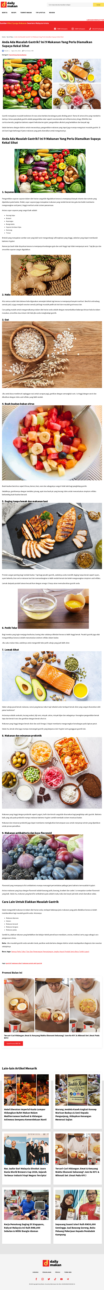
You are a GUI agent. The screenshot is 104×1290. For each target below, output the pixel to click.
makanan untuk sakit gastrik (32, 963)
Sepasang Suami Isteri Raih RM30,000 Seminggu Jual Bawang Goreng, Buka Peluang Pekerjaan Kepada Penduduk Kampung (75, 1229)
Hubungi (35, 1272)
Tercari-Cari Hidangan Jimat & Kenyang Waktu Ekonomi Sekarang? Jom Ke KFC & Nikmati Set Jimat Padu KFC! (51, 1036)
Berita (4, 12)
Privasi (57, 1272)
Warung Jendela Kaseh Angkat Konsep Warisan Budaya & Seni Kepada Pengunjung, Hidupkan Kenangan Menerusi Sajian (75, 1114)
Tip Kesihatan (21, 55)
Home (3, 37)
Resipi (13, 12)
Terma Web (67, 1272)
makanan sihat (17, 963)
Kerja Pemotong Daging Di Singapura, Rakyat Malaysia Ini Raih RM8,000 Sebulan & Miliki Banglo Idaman (24, 1228)
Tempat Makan (26, 12)
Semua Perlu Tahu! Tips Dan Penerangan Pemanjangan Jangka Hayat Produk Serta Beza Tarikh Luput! (50, 951)
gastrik (8, 963)
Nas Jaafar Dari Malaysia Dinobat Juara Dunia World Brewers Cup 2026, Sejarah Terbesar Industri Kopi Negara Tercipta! (25, 1172)
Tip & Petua (40, 12)
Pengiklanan (46, 1272)
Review (52, 12)
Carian (98, 5)
